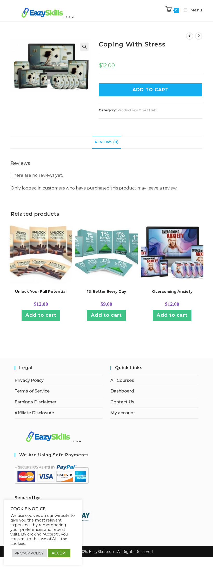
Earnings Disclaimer (35, 401)
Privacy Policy (29, 380)
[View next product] (198, 36)
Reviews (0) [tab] (106, 142)
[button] (84, 47)
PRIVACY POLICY (29, 553)
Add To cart (150, 89)
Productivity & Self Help (137, 110)
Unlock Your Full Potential (40, 291)
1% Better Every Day (106, 291)
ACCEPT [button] (59, 553)
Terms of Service (32, 391)
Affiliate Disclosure (34, 412)
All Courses (122, 380)
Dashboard (122, 391)
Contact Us (122, 401)
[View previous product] (189, 36)
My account (122, 412)
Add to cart (40, 315)
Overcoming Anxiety (172, 291)
